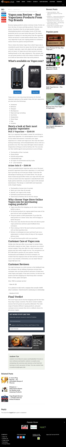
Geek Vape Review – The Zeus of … (54, 87)
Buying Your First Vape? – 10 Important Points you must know (55, 20)
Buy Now (17, 92)
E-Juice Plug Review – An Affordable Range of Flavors (16, 380)
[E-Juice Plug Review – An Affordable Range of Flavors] (4, 380)
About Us (4, 436)
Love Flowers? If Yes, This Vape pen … (55, 48)
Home (18, 1)
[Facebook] (18, 437)
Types (28, 1)
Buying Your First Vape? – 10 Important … (55, 107)
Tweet (4, 15)
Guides (35, 1)
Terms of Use (35, 325)
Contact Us (5, 438)
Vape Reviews (44, 1)
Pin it (4, 19)
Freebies (59, 1)
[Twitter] (23, 437)
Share (4, 13)
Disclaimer (5, 442)
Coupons (52, 1)
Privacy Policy (23, 325)
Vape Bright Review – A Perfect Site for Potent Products (16, 397)
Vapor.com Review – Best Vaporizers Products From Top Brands (54, 13)
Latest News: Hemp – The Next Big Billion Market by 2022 (55, 23)
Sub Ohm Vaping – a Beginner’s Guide (52, 68)
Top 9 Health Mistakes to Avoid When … (54, 127)
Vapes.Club (48, 434)
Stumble (4, 21)
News (23, 1)
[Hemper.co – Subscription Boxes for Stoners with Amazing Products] (4, 389)
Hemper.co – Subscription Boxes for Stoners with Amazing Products (15, 389)
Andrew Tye (36, 348)
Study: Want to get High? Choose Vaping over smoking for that (55, 26)
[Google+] (21, 437)
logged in (12, 412)
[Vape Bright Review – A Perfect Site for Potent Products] (4, 398)
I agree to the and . (25, 325)
